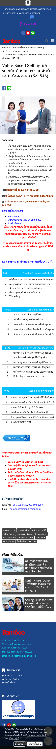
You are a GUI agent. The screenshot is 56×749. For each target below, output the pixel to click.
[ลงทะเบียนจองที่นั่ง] (16, 437)
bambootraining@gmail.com (25, 509)
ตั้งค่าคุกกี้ (19, 744)
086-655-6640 (20, 504)
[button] (46, 40)
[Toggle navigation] (52, 41)
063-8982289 (26, 651)
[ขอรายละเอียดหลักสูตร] (18, 709)
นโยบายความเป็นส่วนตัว (37, 735)
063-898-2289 (35, 504)
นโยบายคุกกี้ (14, 738)
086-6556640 (13, 651)
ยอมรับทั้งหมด (35, 744)
